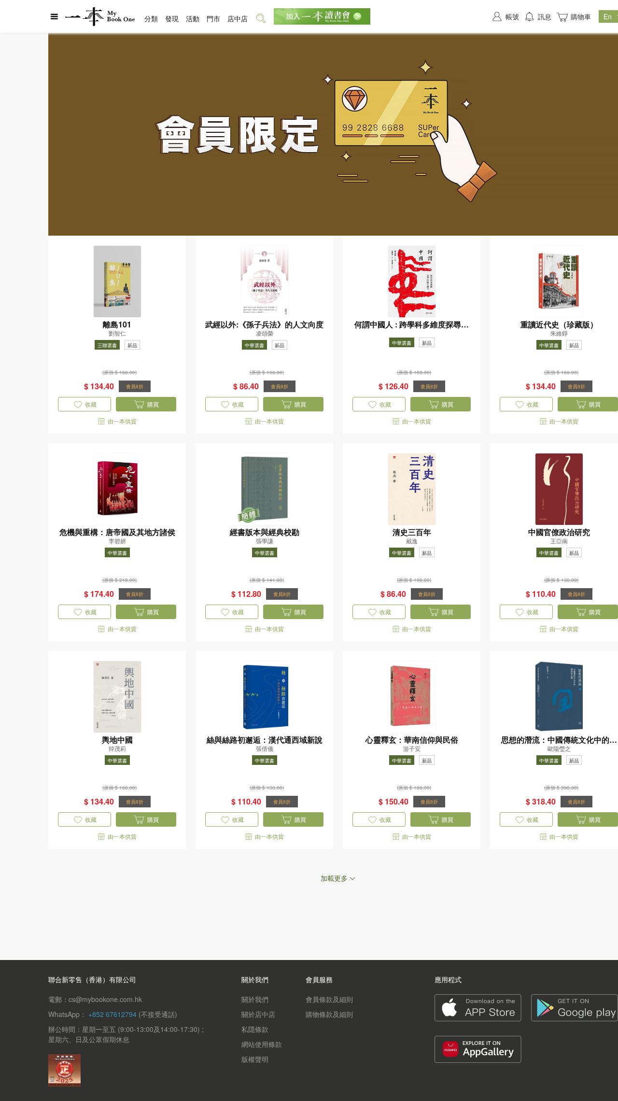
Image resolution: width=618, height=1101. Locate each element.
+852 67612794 (112, 1014)
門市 (213, 18)
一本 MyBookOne (100, 16)
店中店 (237, 18)
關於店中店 (258, 1014)
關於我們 (254, 999)
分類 (151, 18)
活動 (192, 18)
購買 (153, 404)
